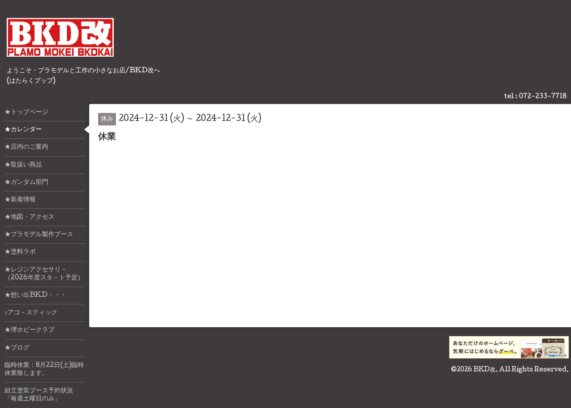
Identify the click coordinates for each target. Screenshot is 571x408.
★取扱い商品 (23, 165)
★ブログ (16, 348)
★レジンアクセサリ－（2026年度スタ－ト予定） (44, 274)
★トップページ (26, 112)
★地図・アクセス (29, 217)
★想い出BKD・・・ (35, 295)
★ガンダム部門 (26, 182)
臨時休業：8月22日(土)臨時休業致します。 (44, 369)
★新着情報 (20, 200)
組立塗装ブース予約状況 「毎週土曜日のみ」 (44, 395)
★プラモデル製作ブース (38, 234)
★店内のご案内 (26, 147)
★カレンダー (23, 129)
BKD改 (484, 370)
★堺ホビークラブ (29, 330)
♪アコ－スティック (31, 312)
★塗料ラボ (20, 252)
